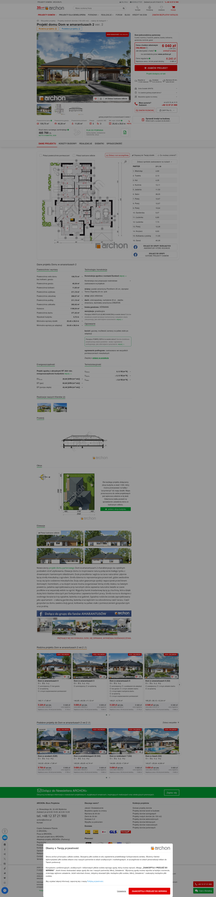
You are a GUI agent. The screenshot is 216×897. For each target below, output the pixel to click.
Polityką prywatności (95, 881)
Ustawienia (121, 891)
